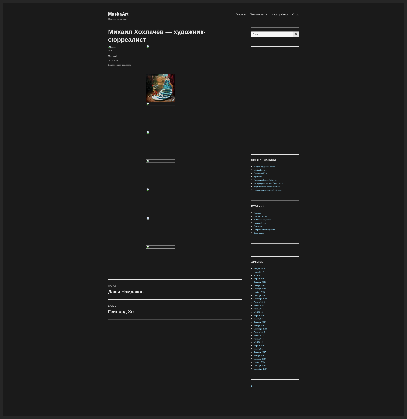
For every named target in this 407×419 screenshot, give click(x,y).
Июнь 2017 (259, 271)
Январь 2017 (259, 285)
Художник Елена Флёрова (265, 179)
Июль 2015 (259, 335)
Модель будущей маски (264, 166)
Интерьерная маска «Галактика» (268, 183)
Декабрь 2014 (260, 358)
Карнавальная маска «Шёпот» (267, 186)
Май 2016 (258, 312)
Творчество (259, 232)
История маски (260, 216)
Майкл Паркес (260, 169)
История (257, 212)
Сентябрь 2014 (260, 368)
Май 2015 (258, 342)
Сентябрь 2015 (260, 328)
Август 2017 (259, 268)
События (258, 226)
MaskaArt (118, 13)
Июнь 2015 (259, 338)
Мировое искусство (263, 219)
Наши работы (280, 14)
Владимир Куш (260, 173)
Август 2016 (259, 302)
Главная (241, 14)
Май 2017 (258, 275)
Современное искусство (119, 64)
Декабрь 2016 (260, 288)
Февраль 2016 (260, 322)
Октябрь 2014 (260, 365)
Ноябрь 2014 (259, 362)
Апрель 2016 (259, 315)
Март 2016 (259, 318)
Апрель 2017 (259, 278)
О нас (295, 14)
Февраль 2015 (260, 352)
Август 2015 (259, 332)
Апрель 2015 (259, 345)
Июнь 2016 (259, 308)
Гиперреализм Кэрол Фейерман (268, 189)
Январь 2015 (259, 355)
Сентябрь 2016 (260, 298)
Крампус (258, 176)
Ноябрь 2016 (259, 292)
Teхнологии (257, 14)
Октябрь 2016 (260, 295)
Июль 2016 (259, 305)
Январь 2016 (259, 325)
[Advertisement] (275, 98)
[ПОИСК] (296, 34)
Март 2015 (259, 348)
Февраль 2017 (260, 281)
